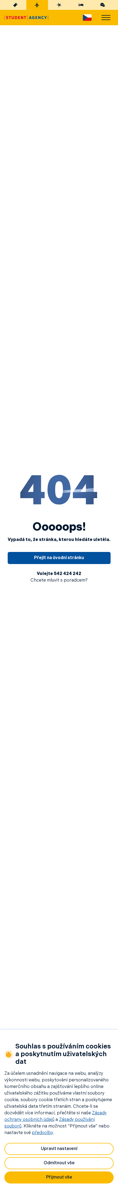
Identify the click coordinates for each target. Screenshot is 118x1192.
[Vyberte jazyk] (87, 17)
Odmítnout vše (59, 1163)
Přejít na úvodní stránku (59, 558)
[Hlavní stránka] (26, 17)
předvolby (42, 1133)
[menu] (106, 17)
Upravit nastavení (59, 1149)
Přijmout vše (59, 1177)
